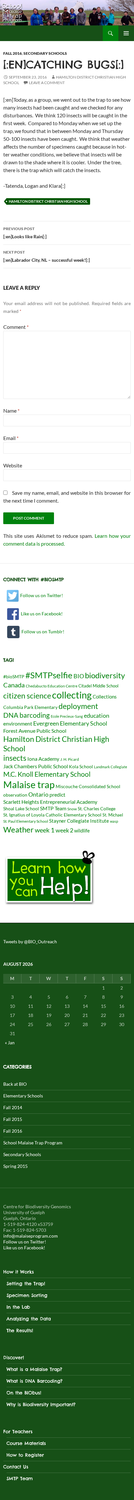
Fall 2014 (12, 1107)
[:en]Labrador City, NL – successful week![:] (46, 256)
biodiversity (105, 675)
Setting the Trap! (26, 1284)
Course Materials (26, 1443)
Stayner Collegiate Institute (79, 821)
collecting (72, 694)
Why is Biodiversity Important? (41, 1404)
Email (11, 438)
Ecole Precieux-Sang (67, 716)
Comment (16, 327)
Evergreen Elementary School (70, 723)
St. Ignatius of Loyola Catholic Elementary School (52, 814)
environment (17, 723)
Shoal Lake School (21, 808)
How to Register (25, 1455)
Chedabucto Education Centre (51, 686)
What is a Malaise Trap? (34, 1369)
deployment (78, 706)
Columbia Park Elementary (30, 707)
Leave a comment (47, 82)
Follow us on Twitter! (41, 595)
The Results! (20, 1330)
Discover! (13, 1357)
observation (15, 795)
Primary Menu (126, 33)
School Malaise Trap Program (32, 1142)
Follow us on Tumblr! (42, 631)
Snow (72, 808)
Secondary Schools (45, 53)
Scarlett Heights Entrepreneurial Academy (50, 802)
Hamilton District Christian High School (48, 201)
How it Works (18, 1272)
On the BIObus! (24, 1393)
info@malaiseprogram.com (30, 1236)
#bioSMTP (13, 676)
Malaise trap (29, 784)
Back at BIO (15, 1084)
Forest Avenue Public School (34, 731)
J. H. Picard (69, 759)
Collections (105, 696)
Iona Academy (43, 759)
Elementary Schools (23, 1095)
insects (14, 757)
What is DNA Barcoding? (34, 1381)
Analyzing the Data (29, 1319)
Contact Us (15, 1467)
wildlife (82, 830)
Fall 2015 (12, 1119)
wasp (114, 821)
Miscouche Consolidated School (88, 786)
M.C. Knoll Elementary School (46, 774)
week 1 (45, 830)
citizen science (27, 695)
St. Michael (112, 814)
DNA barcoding (26, 715)
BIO (79, 676)
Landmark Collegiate (110, 767)
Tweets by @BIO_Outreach (30, 941)
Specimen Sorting (27, 1295)
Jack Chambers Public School (35, 766)
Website (12, 465)
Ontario (38, 794)
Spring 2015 (15, 1166)
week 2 (64, 830)
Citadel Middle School (98, 685)
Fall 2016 (12, 53)
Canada (14, 685)
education (96, 715)
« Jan (10, 1042)
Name (11, 410)
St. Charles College (96, 808)
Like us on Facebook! (41, 613)
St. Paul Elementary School (25, 821)
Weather (18, 829)
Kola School (81, 766)
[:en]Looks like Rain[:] (25, 232)
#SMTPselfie (49, 675)
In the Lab (18, 1307)
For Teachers (18, 1431)
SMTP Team (53, 808)
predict (57, 794)
